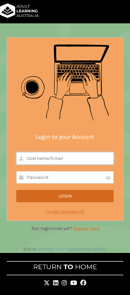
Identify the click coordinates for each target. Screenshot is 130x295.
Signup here (86, 228)
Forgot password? (65, 212)
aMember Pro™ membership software (72, 249)
